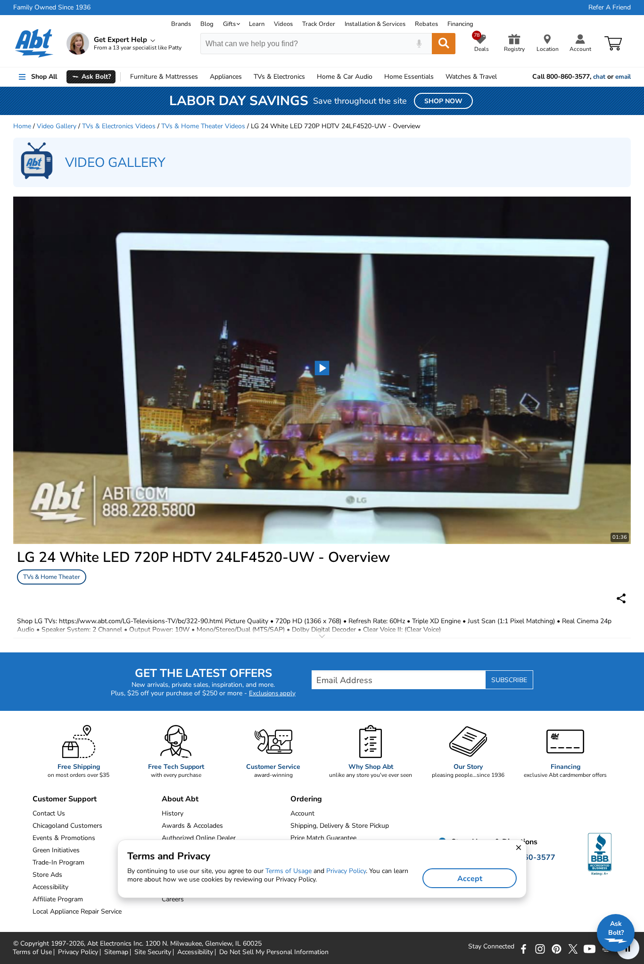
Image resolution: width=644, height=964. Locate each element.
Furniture (164, 76)
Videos (283, 24)
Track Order (318, 24)
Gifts (229, 24)
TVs (279, 76)
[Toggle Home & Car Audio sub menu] (376, 76)
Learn (256, 24)
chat (599, 77)
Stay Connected (491, 946)
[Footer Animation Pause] (628, 948)
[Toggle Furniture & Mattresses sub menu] (202, 76)
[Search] (443, 43)
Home (409, 76)
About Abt (180, 799)
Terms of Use (32, 952)
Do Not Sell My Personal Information (274, 952)
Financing (460, 24)
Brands (181, 24)
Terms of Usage (288, 870)
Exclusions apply (272, 693)
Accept (469, 878)
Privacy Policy (78, 952)
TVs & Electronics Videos (119, 126)
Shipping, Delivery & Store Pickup (339, 825)
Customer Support (65, 799)
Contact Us (49, 813)
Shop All (44, 76)
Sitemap (116, 952)
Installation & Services (375, 24)
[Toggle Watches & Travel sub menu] (501, 76)
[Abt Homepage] (34, 43)
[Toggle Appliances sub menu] (246, 76)
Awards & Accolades (192, 825)
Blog (207, 24)
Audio (344, 76)
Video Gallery (56, 126)
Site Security (152, 952)
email (623, 77)
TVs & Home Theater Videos (203, 126)
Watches (471, 76)
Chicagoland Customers (67, 825)
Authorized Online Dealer (199, 837)
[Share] (621, 598)
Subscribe (509, 680)
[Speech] (419, 43)
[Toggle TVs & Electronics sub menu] (309, 76)
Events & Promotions (64, 837)
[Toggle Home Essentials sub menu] (438, 76)
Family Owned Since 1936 (52, 7)
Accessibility (195, 952)
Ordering (306, 799)
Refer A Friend (609, 7)
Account (302, 813)
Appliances (226, 76)
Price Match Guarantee (323, 837)
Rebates (426, 24)
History (172, 813)
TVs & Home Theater (51, 577)
